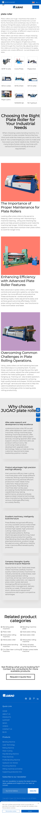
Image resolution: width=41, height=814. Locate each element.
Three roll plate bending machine (29, 645)
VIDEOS (5, 726)
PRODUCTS (6, 717)
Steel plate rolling (29, 632)
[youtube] (30, 699)
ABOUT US (6, 714)
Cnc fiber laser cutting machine (11, 650)
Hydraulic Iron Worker (10, 763)
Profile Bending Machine (11, 760)
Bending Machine (8, 742)
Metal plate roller (9, 640)
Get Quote (35, 7)
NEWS (4, 723)
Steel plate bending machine (10, 645)
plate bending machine (26, 133)
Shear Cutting (7, 751)
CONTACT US (7, 729)
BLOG (4, 732)
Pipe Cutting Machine (10, 100)
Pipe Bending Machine (10, 754)
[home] (18, 7)
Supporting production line (12, 772)
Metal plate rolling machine (29, 640)
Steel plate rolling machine (9, 636)
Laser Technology (8, 745)
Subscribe (33, 791)
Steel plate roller (28, 635)
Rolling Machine (8, 748)
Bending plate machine (8, 628)
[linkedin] (38, 699)
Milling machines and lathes (12, 769)
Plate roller (7, 632)
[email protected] (10, 2)
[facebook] (26, 699)
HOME (4, 711)
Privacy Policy (13, 800)
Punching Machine (9, 766)
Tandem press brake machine (30, 650)
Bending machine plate (29, 628)
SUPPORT (6, 720)
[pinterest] (34, 699)
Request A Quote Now (20, 677)
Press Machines (7, 757)
